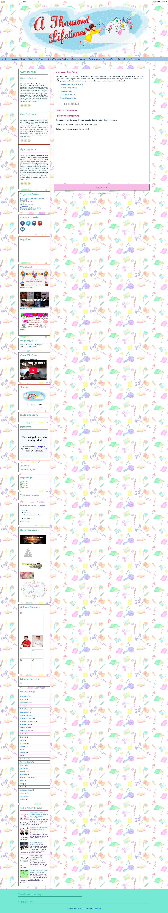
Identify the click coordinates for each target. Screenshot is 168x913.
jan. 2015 (27, 518)
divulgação (23, 796)
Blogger (98, 908)
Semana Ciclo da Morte (27, 777)
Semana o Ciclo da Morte (28, 209)
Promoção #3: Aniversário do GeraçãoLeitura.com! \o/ (39, 871)
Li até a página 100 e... (27, 201)
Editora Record (25, 724)
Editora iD (23, 734)
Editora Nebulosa (25, 715)
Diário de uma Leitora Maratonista (30, 208)
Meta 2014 (23, 765)
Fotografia (23, 743)
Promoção (23, 774)
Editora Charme (25, 709)
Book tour (23, 699)
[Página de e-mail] (65, 104)
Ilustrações (23, 753)
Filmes (22, 740)
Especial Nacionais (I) (67, 95)
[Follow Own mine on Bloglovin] (28, 347)
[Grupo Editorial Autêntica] (21, 684)
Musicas (22, 768)
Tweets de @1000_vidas (28, 470)
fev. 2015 (27, 512)
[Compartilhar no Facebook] (76, 104)
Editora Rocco (24, 728)
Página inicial (101, 187)
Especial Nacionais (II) (68, 98)
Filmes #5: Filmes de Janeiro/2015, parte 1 (36, 843)
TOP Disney (24, 206)
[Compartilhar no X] (74, 104)
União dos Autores (26, 790)
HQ (21, 749)
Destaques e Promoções (101, 59)
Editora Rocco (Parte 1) (68, 88)
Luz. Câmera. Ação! (58, 59)
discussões (23, 793)
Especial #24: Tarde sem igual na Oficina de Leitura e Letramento (39, 829)
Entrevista (23, 737)
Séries (22, 781)
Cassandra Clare (25, 702)
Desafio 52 (23, 200)
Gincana (22, 746)
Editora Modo (24, 712)
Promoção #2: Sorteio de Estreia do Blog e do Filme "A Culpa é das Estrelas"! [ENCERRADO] (39, 815)
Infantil (22, 756)
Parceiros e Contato (129, 59)
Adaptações (24, 696)
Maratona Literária (26, 762)
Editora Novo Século (26, 718)
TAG (21, 784)
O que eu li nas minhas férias (33, 515)
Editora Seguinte (66, 91)
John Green (24, 759)
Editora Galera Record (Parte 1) (71, 84)
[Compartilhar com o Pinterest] (78, 104)
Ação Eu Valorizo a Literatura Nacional (32, 198)
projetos (22, 799)
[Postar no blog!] (72, 104)
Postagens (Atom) (104, 193)
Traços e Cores (36, 59)
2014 (24, 521)
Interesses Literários (26, 205)
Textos (22, 787)
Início (4, 59)
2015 (24, 510)
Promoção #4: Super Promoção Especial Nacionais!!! (36, 857)
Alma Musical (78, 59)
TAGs (22, 203)
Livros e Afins (18, 59)
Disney (22, 706)
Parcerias (23, 771)
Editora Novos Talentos (27, 721)
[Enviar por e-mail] (69, 104)
